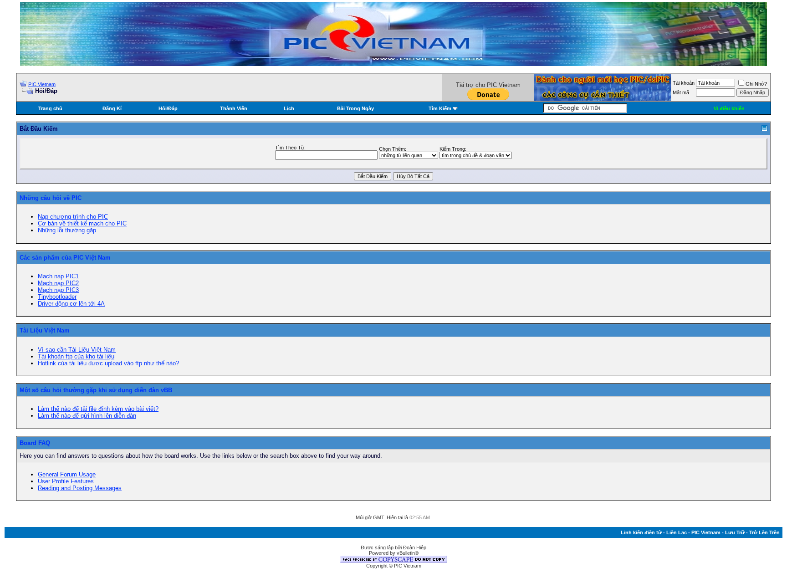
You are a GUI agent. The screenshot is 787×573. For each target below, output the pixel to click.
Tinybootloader (57, 296)
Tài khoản (684, 83)
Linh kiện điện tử (641, 532)
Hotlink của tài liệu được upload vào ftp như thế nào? (108, 363)
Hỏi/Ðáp (168, 108)
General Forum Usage (67, 474)
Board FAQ (35, 443)
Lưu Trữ (735, 532)
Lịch (289, 108)
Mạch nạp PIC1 (58, 276)
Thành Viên (233, 108)
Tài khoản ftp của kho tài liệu (76, 356)
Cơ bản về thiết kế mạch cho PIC (82, 223)
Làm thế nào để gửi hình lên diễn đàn (87, 415)
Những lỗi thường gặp (67, 230)
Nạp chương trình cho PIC (73, 216)
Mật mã (681, 92)
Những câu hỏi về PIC (51, 197)
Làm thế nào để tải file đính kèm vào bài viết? (98, 408)
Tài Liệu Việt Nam (45, 330)
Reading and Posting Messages (80, 488)
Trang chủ (50, 108)
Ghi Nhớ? (756, 84)
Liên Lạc (676, 532)
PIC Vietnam (42, 84)
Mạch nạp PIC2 (58, 283)
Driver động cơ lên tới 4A (71, 303)
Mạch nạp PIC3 (58, 289)
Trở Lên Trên (764, 532)
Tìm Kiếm (440, 108)
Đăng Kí (112, 108)
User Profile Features (66, 481)
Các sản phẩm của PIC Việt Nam (65, 257)
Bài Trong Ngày (355, 108)
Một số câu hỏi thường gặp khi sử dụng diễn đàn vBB (96, 390)
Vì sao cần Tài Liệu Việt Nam (77, 349)
